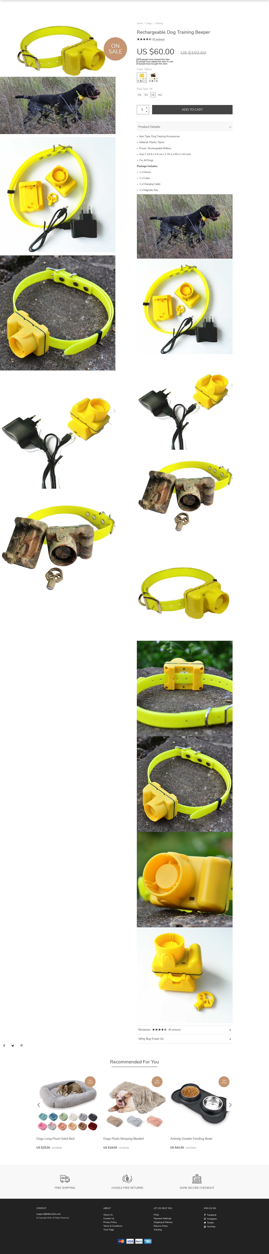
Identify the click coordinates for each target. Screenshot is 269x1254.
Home (140, 23)
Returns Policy (161, 1226)
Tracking (158, 1230)
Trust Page (108, 1230)
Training (159, 23)
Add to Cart (192, 109)
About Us (108, 1215)
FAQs (156, 1215)
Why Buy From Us (151, 1038)
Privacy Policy (110, 1222)
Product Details (149, 126)
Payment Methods (162, 1218)
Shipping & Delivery (163, 1222)
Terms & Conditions (112, 1226)
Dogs (149, 23)
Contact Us (108, 1218)
